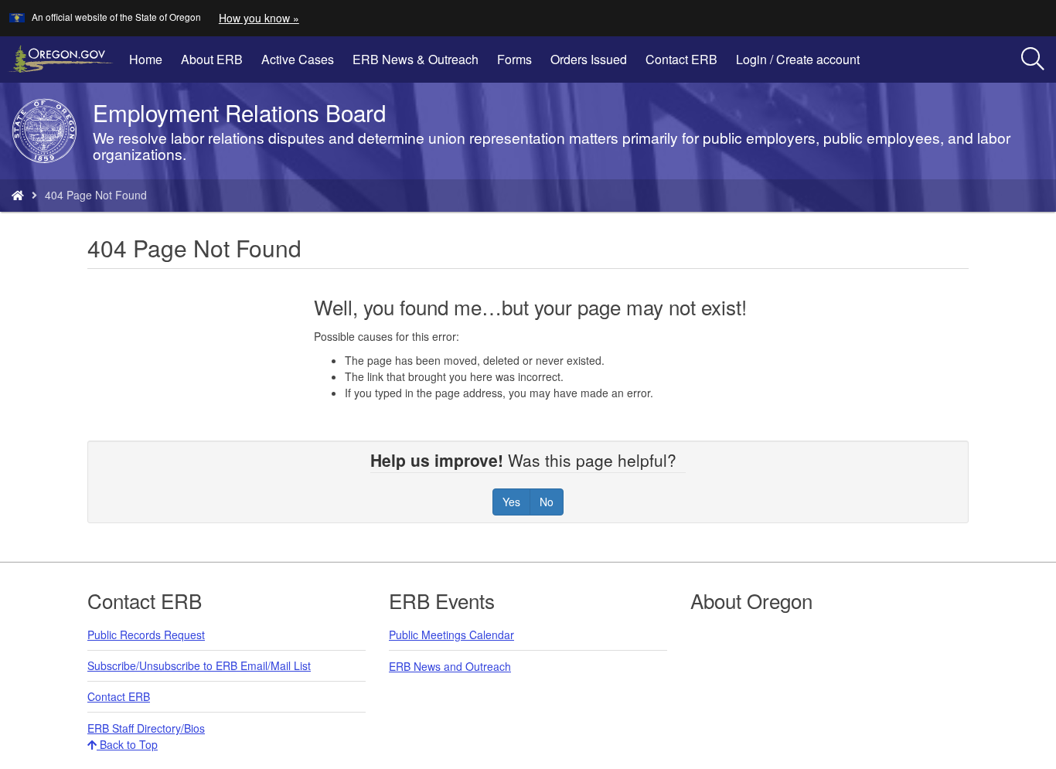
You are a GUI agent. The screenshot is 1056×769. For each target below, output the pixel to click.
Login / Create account (802, 64)
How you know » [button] (259, 18)
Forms (514, 59)
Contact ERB (681, 59)
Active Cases (297, 59)
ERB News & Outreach (416, 59)
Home (145, 59)
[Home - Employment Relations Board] (18, 194)
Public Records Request (146, 634)
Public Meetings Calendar (451, 634)
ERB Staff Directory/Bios (146, 728)
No (547, 501)
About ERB (212, 59)
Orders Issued (588, 59)
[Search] (1033, 59)
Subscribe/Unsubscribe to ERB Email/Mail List (199, 665)
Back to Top (127, 744)
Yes (511, 501)
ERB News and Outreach (450, 666)
